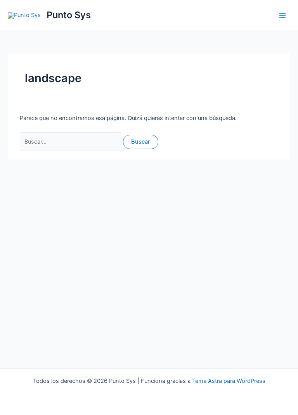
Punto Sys (69, 15)
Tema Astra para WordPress (228, 380)
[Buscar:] (71, 141)
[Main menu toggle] (282, 15)
